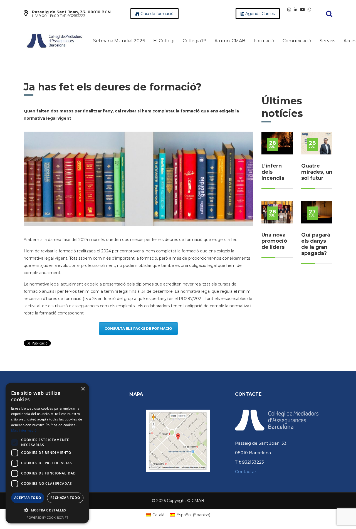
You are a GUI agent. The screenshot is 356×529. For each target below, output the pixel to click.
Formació (264, 40)
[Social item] (289, 9)
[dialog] (47, 453)
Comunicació (297, 40)
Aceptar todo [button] (27, 497)
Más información (25, 430)
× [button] (83, 389)
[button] (47, 510)
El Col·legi (163, 40)
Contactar (245, 471)
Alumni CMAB (229, 40)
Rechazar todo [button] (65, 497)
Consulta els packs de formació (138, 328)
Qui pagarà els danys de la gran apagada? (315, 244)
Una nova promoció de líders (274, 241)
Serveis (327, 40)
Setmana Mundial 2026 (119, 40)
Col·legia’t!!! (194, 40)
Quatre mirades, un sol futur (316, 172)
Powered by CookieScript (47, 517)
